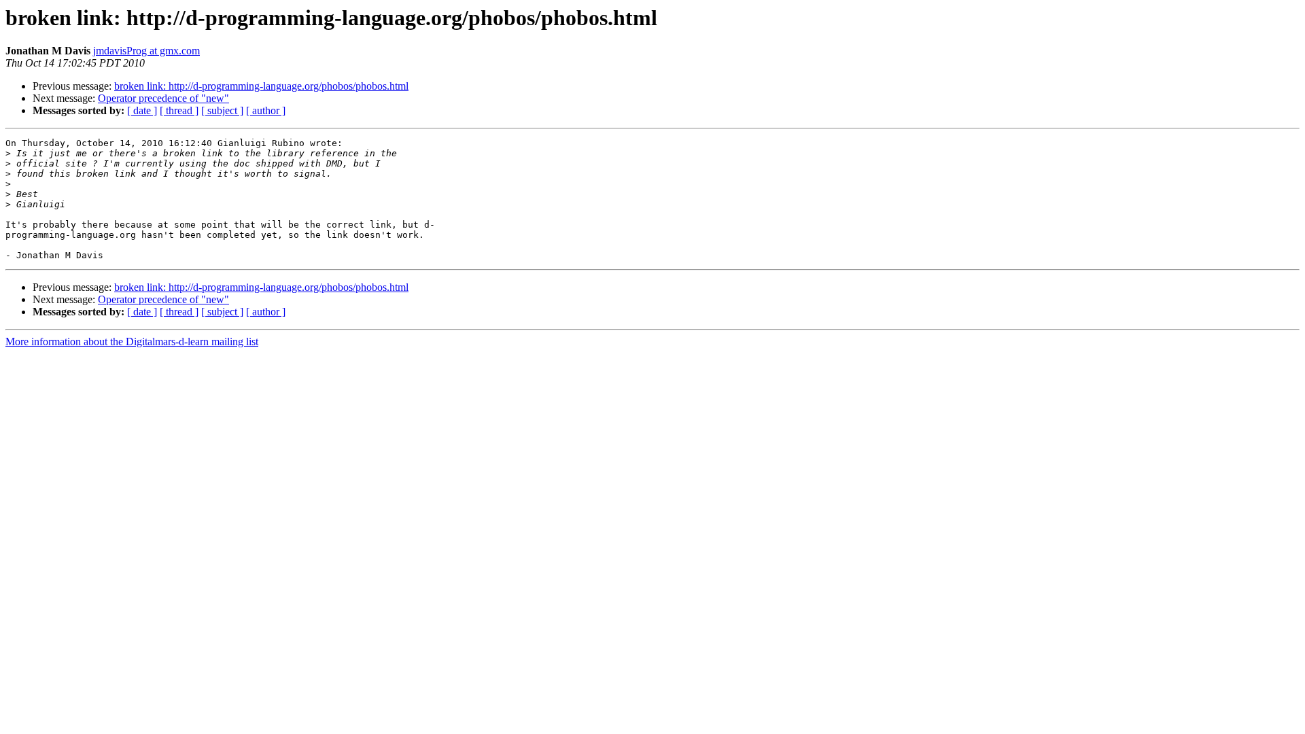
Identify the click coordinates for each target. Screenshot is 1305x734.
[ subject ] (222, 110)
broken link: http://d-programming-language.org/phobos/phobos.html (261, 86)
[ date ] (142, 110)
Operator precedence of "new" (163, 98)
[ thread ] (179, 110)
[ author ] (265, 110)
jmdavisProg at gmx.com (146, 50)
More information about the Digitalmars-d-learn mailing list (131, 341)
